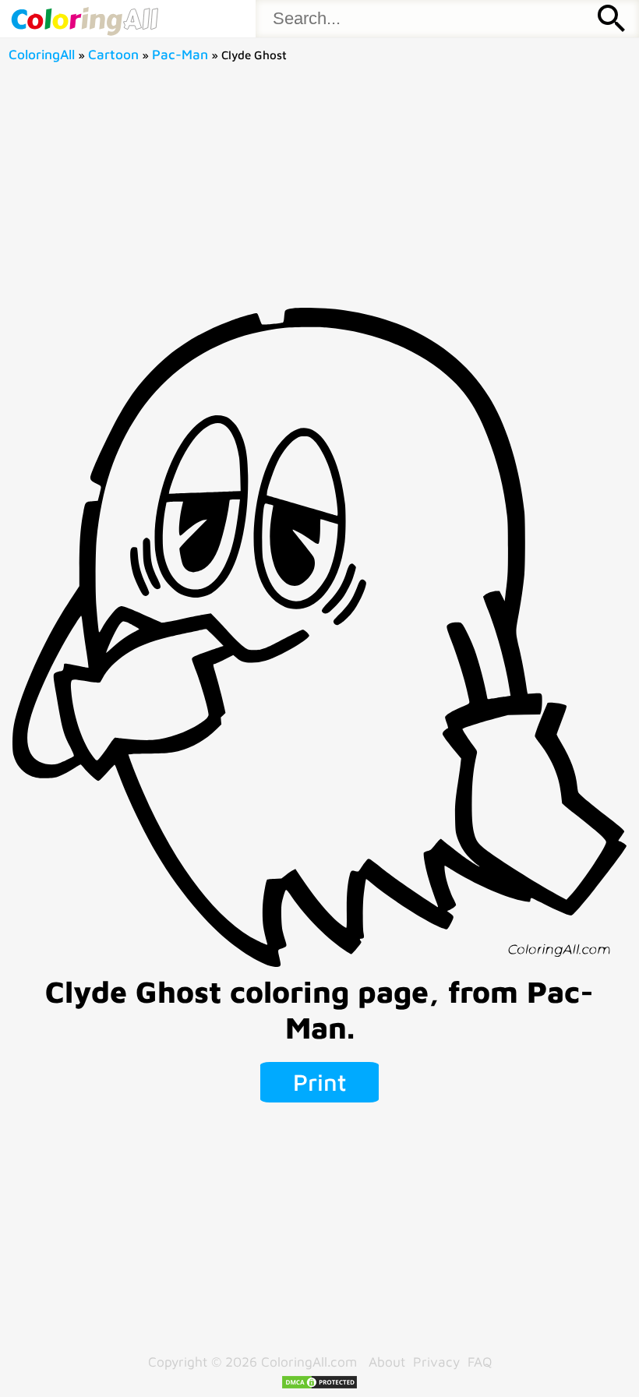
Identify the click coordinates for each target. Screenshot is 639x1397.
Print (320, 1081)
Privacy (436, 1361)
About (387, 1361)
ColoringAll (42, 54)
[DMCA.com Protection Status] (319, 1385)
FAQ (480, 1361)
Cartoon (113, 54)
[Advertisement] (320, 191)
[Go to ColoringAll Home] (84, 18)
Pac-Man (180, 54)
